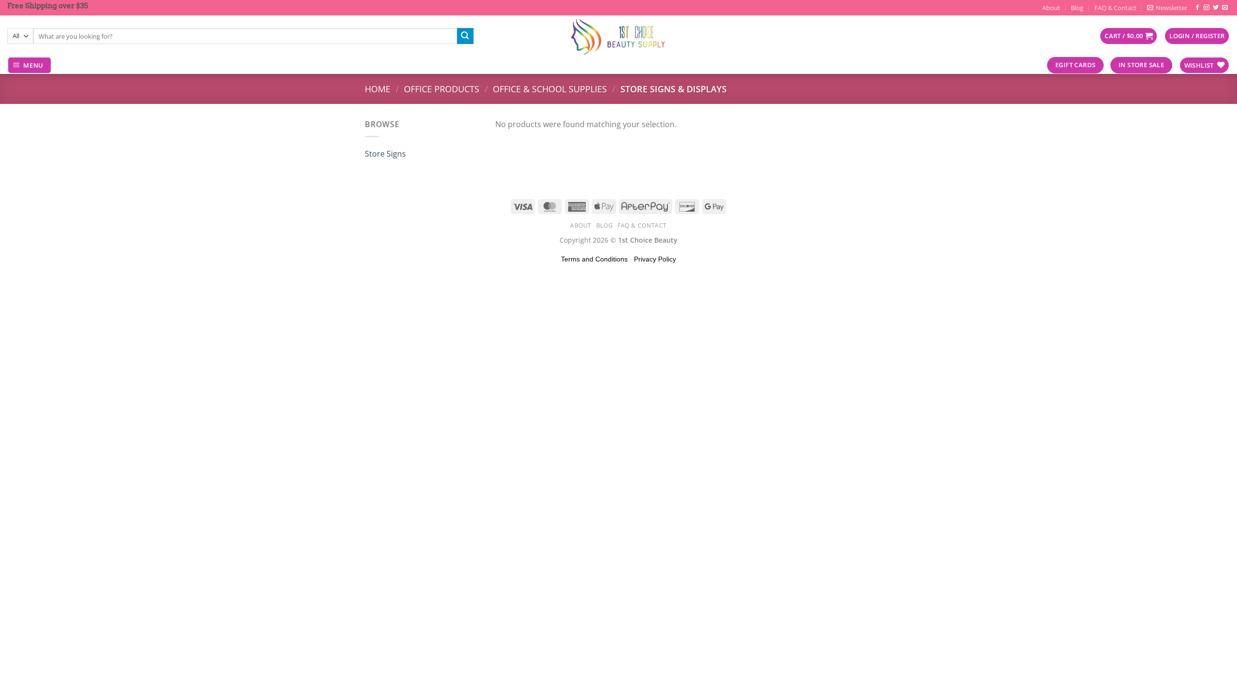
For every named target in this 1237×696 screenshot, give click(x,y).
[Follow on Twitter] (1216, 7)
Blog (1077, 7)
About (1051, 7)
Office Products (441, 89)
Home (377, 89)
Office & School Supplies (550, 89)
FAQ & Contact (1115, 7)
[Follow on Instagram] (1206, 7)
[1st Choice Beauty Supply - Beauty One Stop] (618, 36)
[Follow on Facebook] (1197, 7)
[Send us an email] (1225, 7)
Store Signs (385, 153)
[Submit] (465, 36)
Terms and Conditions (594, 259)
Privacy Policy (655, 259)
